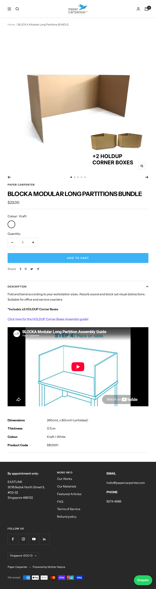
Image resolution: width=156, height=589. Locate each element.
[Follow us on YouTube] (34, 539)
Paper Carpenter (21, 184)
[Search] (17, 9)
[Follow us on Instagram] (23, 539)
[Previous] (9, 177)
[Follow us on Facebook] (13, 539)
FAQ (60, 501)
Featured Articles (69, 494)
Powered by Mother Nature (49, 567)
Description (17, 286)
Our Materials (66, 486)
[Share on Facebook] (20, 269)
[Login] (138, 8)
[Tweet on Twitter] (31, 269)
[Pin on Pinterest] (26, 269)
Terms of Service (68, 509)
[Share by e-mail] (38, 269)
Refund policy (66, 516)
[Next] (146, 177)
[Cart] (146, 9)
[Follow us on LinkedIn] (44, 539)
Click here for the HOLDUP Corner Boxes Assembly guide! (48, 319)
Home (11, 24)
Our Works (64, 479)
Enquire (143, 580)
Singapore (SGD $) (21, 555)
